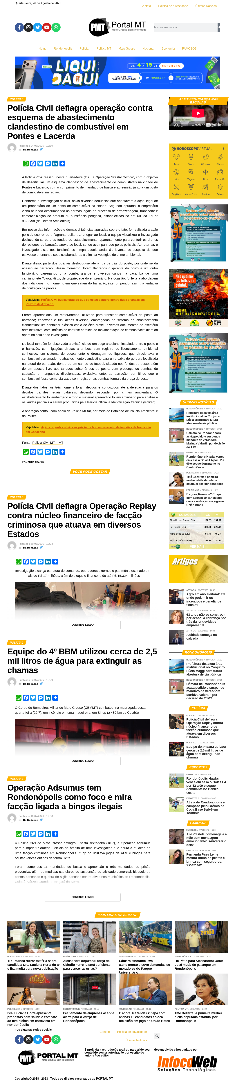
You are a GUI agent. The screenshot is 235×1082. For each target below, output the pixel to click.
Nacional (148, 48)
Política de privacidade (173, 6)
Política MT (104, 48)
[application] (198, 113)
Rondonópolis (63, 48)
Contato (146, 6)
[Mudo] (216, 125)
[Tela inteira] (222, 125)
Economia (168, 48)
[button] (157, 1036)
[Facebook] (19, 27)
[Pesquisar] (219, 27)
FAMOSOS (189, 48)
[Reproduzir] (173, 125)
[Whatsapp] (56, 27)
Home (42, 48)
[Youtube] (46, 27)
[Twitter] (37, 27)
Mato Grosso (127, 48)
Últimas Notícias (206, 6)
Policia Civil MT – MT (47, 442)
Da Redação (30, 149)
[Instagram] (28, 27)
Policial (84, 48)
